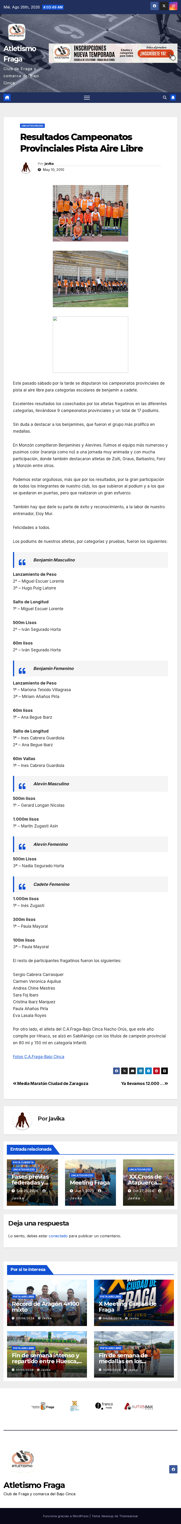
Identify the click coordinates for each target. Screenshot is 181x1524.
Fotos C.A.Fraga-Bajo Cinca (38, 1056)
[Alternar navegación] (87, 97)
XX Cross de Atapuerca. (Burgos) (145, 1182)
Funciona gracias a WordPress (66, 1516)
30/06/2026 (26, 1318)
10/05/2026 (112, 1369)
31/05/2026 (25, 1369)
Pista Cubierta (23, 1162)
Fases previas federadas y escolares (30, 1182)
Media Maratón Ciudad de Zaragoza (52, 1083)
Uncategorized (32, 125)
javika (49, 163)
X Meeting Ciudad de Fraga (127, 1306)
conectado (58, 1236)
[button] (165, 97)
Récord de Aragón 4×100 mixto (45, 1306)
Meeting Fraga (90, 1182)
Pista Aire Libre (23, 1296)
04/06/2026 (113, 1318)
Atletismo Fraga (34, 1485)
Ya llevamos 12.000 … (143, 1083)
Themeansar (128, 1516)
